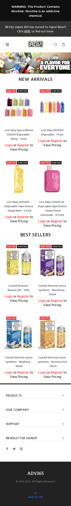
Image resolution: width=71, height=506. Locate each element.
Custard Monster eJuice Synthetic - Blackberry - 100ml (52, 290)
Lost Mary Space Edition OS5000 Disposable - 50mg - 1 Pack (19, 134)
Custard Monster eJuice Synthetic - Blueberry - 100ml (19, 362)
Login (9, 145)
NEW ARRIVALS (36, 80)
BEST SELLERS (35, 235)
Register (23, 145)
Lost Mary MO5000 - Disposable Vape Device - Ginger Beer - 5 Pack (19, 206)
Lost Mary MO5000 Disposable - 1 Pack (52, 132)
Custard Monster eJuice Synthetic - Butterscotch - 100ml (52, 362)
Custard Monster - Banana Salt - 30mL (19, 288)
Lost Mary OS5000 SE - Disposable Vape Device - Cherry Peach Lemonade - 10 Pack (52, 208)
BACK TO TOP (35, 497)
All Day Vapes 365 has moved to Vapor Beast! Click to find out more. (35, 29)
